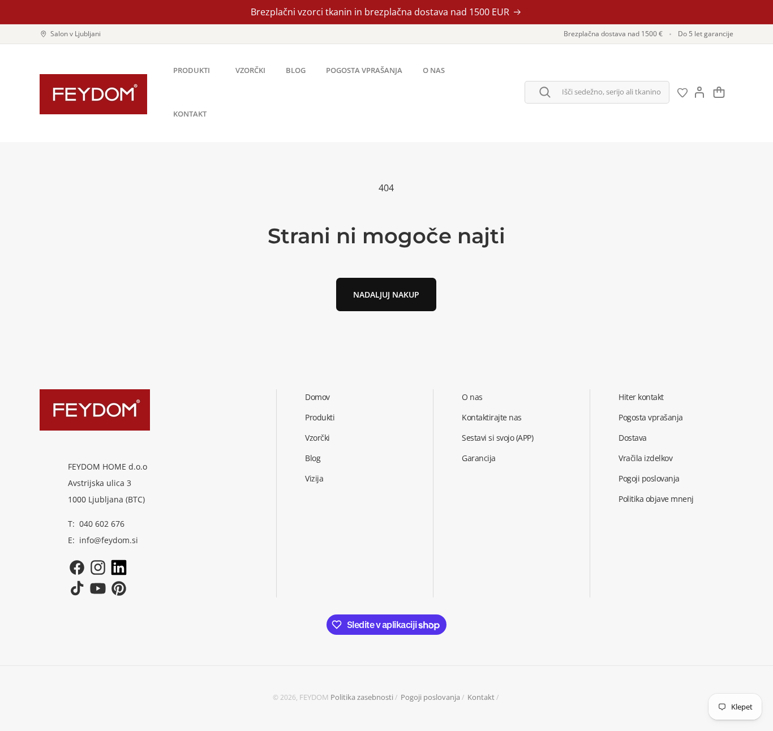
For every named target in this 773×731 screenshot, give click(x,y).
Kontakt (481, 697)
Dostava (633, 437)
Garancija (479, 458)
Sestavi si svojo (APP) (497, 437)
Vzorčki (317, 437)
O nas (472, 397)
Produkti (319, 417)
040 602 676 (101, 523)
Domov (317, 397)
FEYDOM (314, 697)
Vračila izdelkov (645, 458)
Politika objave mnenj (656, 498)
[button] (194, 70)
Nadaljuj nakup (386, 294)
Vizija (314, 478)
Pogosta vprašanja (651, 417)
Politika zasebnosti (361, 697)
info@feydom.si (108, 540)
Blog (312, 458)
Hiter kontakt (641, 397)
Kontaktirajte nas (492, 417)
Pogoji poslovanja (649, 478)
